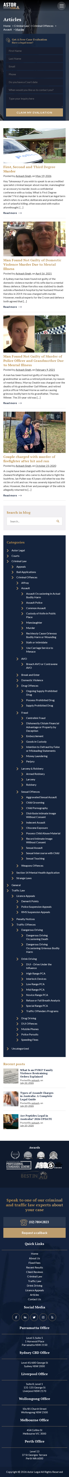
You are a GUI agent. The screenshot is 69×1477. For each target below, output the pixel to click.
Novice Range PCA (37, 994)
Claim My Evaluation (34, 112)
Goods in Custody (36, 741)
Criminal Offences (42, 25)
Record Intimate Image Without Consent (39, 840)
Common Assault (36, 608)
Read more (10, 212)
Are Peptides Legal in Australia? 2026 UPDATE (36, 1117)
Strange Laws (24, 878)
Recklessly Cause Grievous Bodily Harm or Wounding (41, 635)
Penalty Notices (25, 919)
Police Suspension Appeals (36, 906)
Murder (30, 627)
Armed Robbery (35, 773)
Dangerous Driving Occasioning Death (37, 937)
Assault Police (34, 602)
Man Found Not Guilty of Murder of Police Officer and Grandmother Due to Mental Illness (33, 360)
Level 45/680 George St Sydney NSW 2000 (34, 1364)
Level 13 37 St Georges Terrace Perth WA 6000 (34, 1455)
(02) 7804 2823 (39, 1222)
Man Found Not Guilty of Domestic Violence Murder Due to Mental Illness (32, 264)
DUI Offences (29, 1023)
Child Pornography (37, 807)
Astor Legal (18, 550)
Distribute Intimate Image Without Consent (41, 815)
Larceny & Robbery (32, 768)
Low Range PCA (35, 984)
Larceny (30, 779)
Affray (25, 582)
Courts (15, 555)
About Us (34, 1258)
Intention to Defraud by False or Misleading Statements (43, 748)
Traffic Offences (26, 924)
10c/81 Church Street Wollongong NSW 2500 (34, 1410)
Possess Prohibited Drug (40, 700)
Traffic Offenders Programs (42, 1011)
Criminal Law (21, 25)
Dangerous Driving (32, 929)
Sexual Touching (35, 858)
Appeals (21, 566)
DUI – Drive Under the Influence (39, 966)
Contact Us (34, 1299)
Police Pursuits (29, 1034)
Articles (34, 1294)
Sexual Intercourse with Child (42, 853)
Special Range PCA (37, 1005)
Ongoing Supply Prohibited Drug (41, 692)
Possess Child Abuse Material (43, 833)
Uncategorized (20, 1048)
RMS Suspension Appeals (35, 912)
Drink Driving (29, 958)
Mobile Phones (30, 1029)
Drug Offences (29, 685)
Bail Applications (26, 571)
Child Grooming (35, 802)
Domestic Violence (32, 680)
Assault (7, 29)
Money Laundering (37, 756)
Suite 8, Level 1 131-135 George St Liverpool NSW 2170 (34, 1387)
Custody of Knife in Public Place (41, 615)
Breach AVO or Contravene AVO (41, 665)
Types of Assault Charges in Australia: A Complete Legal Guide (36, 1096)
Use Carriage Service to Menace (39, 649)
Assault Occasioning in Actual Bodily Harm (43, 595)
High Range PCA (35, 973)
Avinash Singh (23, 175)
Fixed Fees (34, 1262)
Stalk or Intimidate (36, 642)
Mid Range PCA (35, 989)
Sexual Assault (34, 847)
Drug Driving (28, 1018)
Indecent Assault (35, 822)
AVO (24, 658)
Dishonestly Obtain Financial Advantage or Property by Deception (42, 727)
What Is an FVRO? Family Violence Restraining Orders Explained (36, 1073)
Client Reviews (34, 1271)
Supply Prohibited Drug (39, 705)
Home (7, 25)
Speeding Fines (29, 1039)
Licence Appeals (25, 895)
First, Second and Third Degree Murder (29, 169)
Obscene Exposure (37, 827)
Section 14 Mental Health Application (38, 872)
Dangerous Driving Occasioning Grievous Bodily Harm (42, 948)
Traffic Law (18, 890)
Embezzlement (34, 736)
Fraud (24, 712)
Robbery (31, 784)
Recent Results (34, 1267)
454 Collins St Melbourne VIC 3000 (34, 1432)
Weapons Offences (32, 865)
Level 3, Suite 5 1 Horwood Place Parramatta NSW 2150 (34, 1341)
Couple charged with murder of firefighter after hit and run (29, 459)
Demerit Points (30, 901)
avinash (35, 1080)
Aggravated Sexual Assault (41, 797)
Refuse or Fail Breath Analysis (43, 1000)
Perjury (30, 761)
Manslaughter (34, 622)
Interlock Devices (36, 978)
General (16, 885)
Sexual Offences (30, 791)
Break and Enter (30, 674)
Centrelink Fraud (35, 717)
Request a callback (34, 1233)
